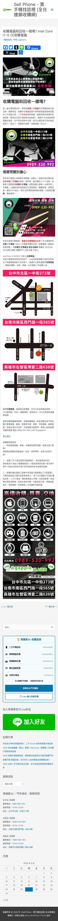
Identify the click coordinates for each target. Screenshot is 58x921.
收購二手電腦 (33, 108)
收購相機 (10, 421)
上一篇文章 (7, 607)
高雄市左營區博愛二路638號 (20, 847)
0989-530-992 (19, 822)
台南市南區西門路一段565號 (20, 829)
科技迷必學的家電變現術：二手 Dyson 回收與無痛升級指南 (28, 743)
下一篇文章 (51, 607)
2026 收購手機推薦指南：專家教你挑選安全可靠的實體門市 (28, 755)
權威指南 (8, 40)
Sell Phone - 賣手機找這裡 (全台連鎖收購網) (30, 9)
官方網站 (6, 436)
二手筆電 (21, 114)
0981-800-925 (18, 804)
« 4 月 (5, 900)
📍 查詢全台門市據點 (29, 688)
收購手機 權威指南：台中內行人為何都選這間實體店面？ (27, 760)
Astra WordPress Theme (35, 915)
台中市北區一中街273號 (18, 811)
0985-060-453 (19, 840)
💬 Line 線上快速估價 (29, 696)
